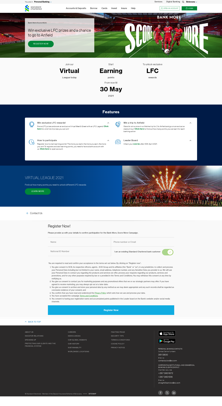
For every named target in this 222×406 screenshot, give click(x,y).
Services (158, 2)
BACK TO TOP (34, 322)
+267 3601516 (165, 377)
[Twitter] (167, 392)
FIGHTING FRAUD (118, 332)
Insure (124, 8)
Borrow (93, 8)
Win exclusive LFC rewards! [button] (51, 123)
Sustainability (74, 347)
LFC (152, 71)
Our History (73, 344)
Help (133, 8)
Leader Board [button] (131, 140)
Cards (104, 8)
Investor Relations (34, 336)
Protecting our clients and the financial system (40, 345)
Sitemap (92, 394)
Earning (111, 71)
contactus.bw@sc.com (167, 361)
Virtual (69, 71)
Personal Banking (41, 2)
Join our (69, 64)
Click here (139, 129)
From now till (111, 83)
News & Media (74, 336)
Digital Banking (173, 2)
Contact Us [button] (36, 213)
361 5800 (163, 355)
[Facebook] (160, 392)
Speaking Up (30, 340)
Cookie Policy (117, 344)
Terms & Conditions (120, 340)
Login (190, 8)
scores (136, 144)
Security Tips (117, 336)
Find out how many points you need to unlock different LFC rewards (55, 185)
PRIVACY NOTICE (118, 347)
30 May (111, 89)
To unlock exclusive (152, 64)
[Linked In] (174, 392)
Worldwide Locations (78, 351)
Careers (72, 332)
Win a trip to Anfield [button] (134, 123)
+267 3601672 (165, 373)
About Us (29, 332)
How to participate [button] (47, 140)
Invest (114, 8)
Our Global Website (77, 340)
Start (110, 64)
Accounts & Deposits (76, 8)
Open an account (170, 8)
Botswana (190, 2)
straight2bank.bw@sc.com (169, 383)
